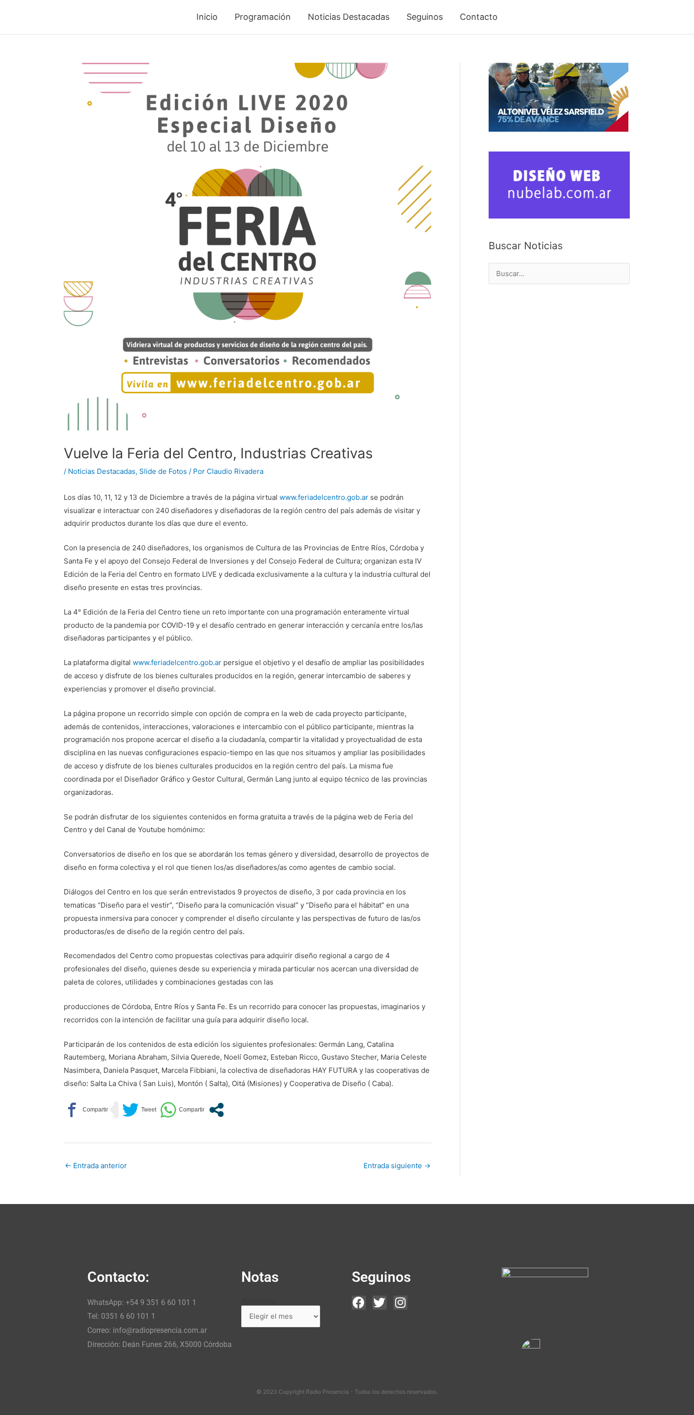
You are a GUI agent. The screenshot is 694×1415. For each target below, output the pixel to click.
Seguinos (424, 17)
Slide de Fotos (163, 471)
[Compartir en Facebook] (86, 1110)
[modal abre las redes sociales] (216, 1110)
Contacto (479, 17)
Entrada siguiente (397, 1165)
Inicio (207, 17)
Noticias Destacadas (348, 17)
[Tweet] (139, 1110)
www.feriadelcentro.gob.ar (323, 497)
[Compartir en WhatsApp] (182, 1110)
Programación (263, 17)
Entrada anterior (96, 1165)
